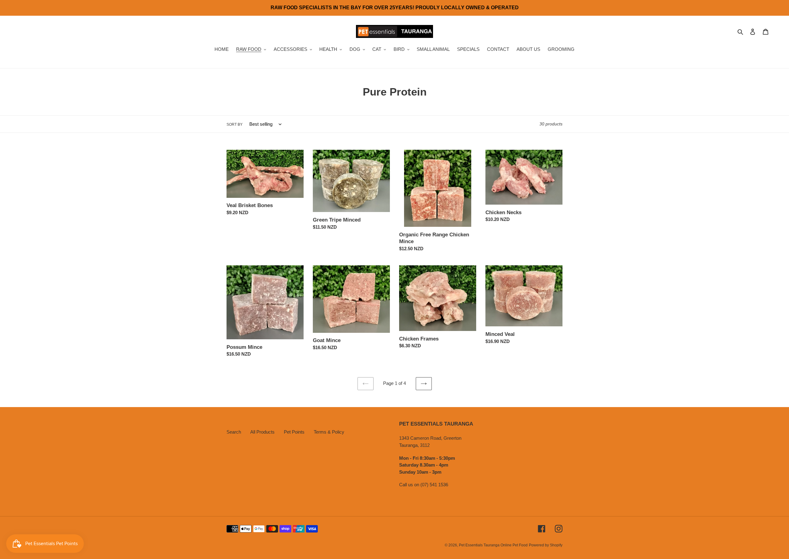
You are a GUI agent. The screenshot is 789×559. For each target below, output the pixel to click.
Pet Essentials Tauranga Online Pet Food (493, 545)
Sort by (235, 124)
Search (234, 432)
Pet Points (294, 432)
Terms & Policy (329, 432)
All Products (262, 432)
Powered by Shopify (545, 545)
